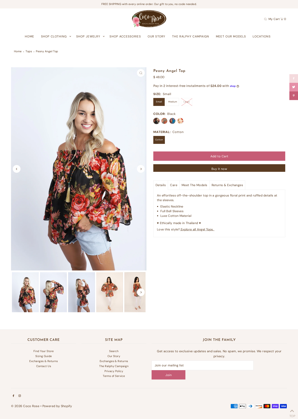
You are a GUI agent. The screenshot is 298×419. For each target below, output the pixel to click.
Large (186, 101)
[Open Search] (265, 18)
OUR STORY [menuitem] (156, 36)
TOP (292, 415)
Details (161, 185)
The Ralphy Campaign (113, 366)
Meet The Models (194, 185)
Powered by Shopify (57, 406)
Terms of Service (114, 376)
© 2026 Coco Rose (25, 406)
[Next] (141, 169)
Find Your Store (43, 351)
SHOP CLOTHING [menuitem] (54, 36)
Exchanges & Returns (43, 361)
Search (113, 351)
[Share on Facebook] (293, 78)
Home (18, 51)
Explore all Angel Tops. (197, 229)
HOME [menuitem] (29, 36)
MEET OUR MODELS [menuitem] (231, 36)
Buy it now (219, 169)
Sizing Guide (43, 356)
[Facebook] (13, 395)
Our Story (113, 356)
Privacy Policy (114, 371)
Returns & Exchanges (227, 185)
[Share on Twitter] (293, 87)
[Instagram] (19, 395)
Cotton (159, 139)
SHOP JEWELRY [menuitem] (88, 36)
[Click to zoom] (141, 73)
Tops (29, 51)
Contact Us (43, 366)
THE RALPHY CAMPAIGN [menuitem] (190, 36)
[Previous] (17, 169)
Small (159, 101)
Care (173, 185)
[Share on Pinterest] (293, 95)
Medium (172, 101)
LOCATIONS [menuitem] (261, 36)
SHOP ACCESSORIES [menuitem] (125, 36)
